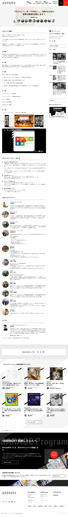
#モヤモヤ (51, 38)
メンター (42, 498)
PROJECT (30, 3)
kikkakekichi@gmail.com (56, 104)
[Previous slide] (3, 121)
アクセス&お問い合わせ (31, 497)
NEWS (43, 3)
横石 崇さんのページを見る (14, 335)
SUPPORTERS (55, 1)
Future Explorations (46, 2)
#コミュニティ (57, 36)
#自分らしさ (51, 36)
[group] (24, 121)
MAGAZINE (39, 3)
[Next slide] (44, 121)
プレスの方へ (30, 499)
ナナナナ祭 (29, 502)
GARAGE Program (38, 1)
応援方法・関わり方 (31, 500)
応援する (65, 3)
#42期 (59, 38)
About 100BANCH (29, 2)
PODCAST (55, 3)
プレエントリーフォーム (44, 500)
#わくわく (55, 38)
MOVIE (50, 3)
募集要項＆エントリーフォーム (45, 497)
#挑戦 (61, 36)
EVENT (34, 3)
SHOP (46, 3)
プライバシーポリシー (64, 513)
